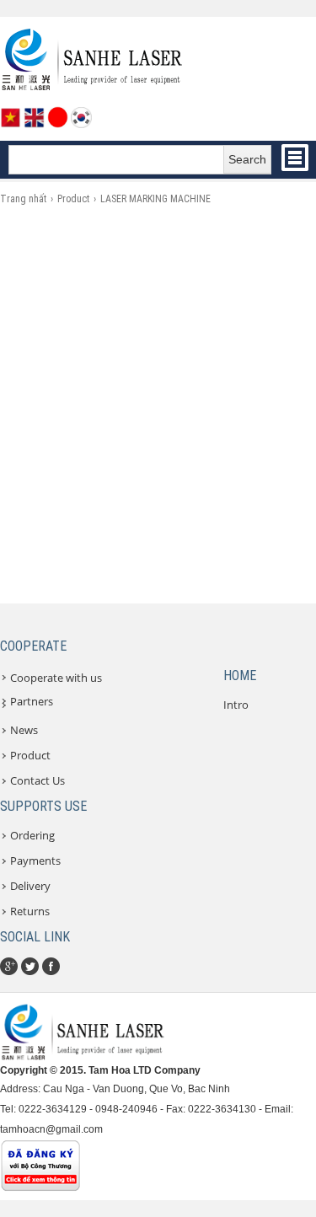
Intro (236, 704)
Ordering (32, 835)
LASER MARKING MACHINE (155, 198)
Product (73, 198)
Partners (31, 701)
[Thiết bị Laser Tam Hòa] (92, 88)
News (24, 729)
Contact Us (37, 780)
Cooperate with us (56, 677)
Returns (30, 911)
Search (247, 159)
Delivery (30, 885)
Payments (35, 860)
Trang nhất (23, 198)
